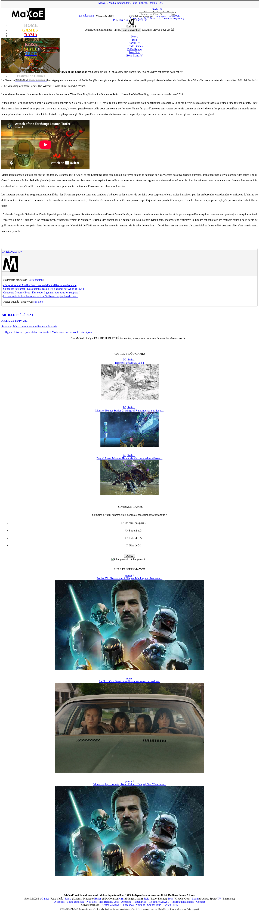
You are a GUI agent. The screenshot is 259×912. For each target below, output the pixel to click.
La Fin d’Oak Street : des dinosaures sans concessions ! (129, 681)
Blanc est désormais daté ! (129, 362)
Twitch (167, 904)
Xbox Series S (138, 18)
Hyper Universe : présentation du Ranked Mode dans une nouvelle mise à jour (48, 332)
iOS (159, 18)
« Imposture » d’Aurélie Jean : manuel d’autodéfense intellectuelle (39, 285)
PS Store (151, 18)
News (134, 36)
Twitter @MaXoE (111, 904)
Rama (68, 898)
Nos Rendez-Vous (109, 901)
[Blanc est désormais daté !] (130, 398)
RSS (175, 904)
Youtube (140, 904)
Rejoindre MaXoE (159, 901)
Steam (165, 18)
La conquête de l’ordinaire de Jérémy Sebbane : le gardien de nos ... (40, 296)
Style (146, 898)
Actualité (126, 901)
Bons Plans (134, 55)
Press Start (134, 52)
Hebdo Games (135, 46)
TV (219, 898)
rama (129, 678)
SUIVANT (14, 320)
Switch (131, 359)
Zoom (195, 898)
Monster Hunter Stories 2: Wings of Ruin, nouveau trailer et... (129, 410)
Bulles (97, 898)
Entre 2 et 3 (135, 530)
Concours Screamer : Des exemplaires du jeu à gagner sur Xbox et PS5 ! (43, 288)
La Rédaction (12, 251)
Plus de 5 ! (135, 545)
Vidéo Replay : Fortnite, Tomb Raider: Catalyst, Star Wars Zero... (129, 784)
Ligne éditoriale (75, 901)
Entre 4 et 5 (135, 538)
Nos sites (92, 901)
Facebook (128, 904)
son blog (38, 301)
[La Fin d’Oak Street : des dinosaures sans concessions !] (129, 772)
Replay (134, 49)
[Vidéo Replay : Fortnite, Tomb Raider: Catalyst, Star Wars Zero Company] (129, 875)
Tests (134, 39)
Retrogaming (176, 18)
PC (124, 359)
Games (45, 898)
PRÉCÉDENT (18, 314)
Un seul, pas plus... (135, 522)
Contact (200, 901)
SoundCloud (154, 904)
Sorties (134, 42)
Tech (170, 898)
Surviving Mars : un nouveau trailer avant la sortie (29, 326)
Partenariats (140, 901)
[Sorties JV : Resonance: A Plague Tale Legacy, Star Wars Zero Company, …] (129, 669)
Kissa (121, 898)
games (128, 575)
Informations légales (183, 901)
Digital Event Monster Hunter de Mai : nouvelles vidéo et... (129, 458)
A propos (59, 901)
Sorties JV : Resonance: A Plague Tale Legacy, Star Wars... (129, 578)
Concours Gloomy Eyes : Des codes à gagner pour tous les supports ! (41, 292)
